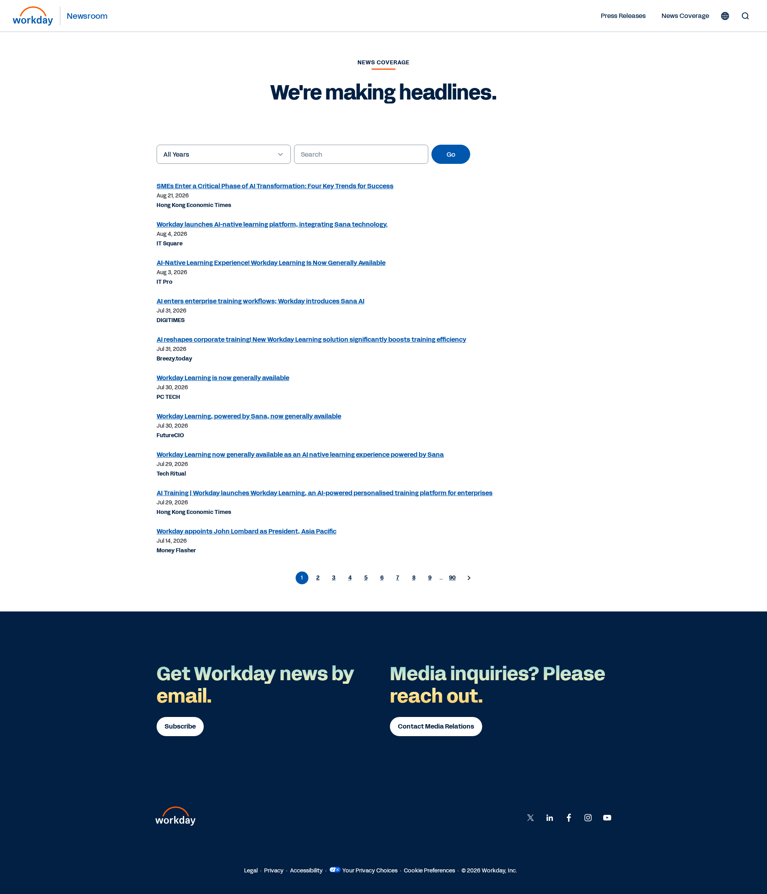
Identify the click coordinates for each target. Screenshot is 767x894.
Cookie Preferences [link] (429, 870)
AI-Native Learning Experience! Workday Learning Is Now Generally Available (271, 262)
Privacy (274, 870)
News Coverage (685, 15)
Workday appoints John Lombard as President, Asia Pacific (246, 531)
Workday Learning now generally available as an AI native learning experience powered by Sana (300, 454)
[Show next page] (468, 577)
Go (451, 154)
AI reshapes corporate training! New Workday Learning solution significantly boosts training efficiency (311, 339)
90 (452, 577)
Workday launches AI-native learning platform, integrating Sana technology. (272, 224)
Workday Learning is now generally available (223, 377)
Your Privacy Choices (369, 870)
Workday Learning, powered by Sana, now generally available (249, 416)
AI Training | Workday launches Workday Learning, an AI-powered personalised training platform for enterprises (325, 493)
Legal (251, 870)
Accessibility (306, 870)
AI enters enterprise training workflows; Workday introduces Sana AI (260, 301)
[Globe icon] (725, 16)
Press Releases (623, 15)
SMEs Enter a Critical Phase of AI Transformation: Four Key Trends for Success (275, 186)
